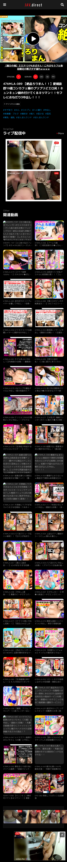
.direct (34, 4)
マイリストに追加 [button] (13, 104)
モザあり (9, 110)
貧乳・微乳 (10, 117)
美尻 (49, 113)
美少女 (41, 113)
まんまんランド (25, 117)
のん (18, 110)
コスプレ (27, 110)
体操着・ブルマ (12, 113)
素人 (33, 113)
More (61, 133)
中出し (48, 110)
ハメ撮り (38, 110)
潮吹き (25, 113)
